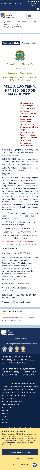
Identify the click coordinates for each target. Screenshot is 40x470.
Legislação (10, 22)
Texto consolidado (11, 43)
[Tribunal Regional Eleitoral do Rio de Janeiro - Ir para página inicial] (7, 15)
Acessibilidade (6, 3)
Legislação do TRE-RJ (26, 22)
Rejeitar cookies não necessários (20, 458)
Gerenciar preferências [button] (20, 464)
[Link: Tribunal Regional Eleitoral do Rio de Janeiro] (8, 332)
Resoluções (9, 24)
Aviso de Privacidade (25, 441)
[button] (37, 15)
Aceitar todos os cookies (20, 452)
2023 (18, 24)
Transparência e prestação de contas (33, 3)
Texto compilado (29, 43)
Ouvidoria (17, 3)
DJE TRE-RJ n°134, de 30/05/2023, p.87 (19, 244)
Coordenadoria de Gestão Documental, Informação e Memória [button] (18, 319)
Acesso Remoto (21, 338)
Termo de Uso (7, 445)
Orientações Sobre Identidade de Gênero (21, 344)
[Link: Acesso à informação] (38, 8)
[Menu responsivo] (29, 16)
